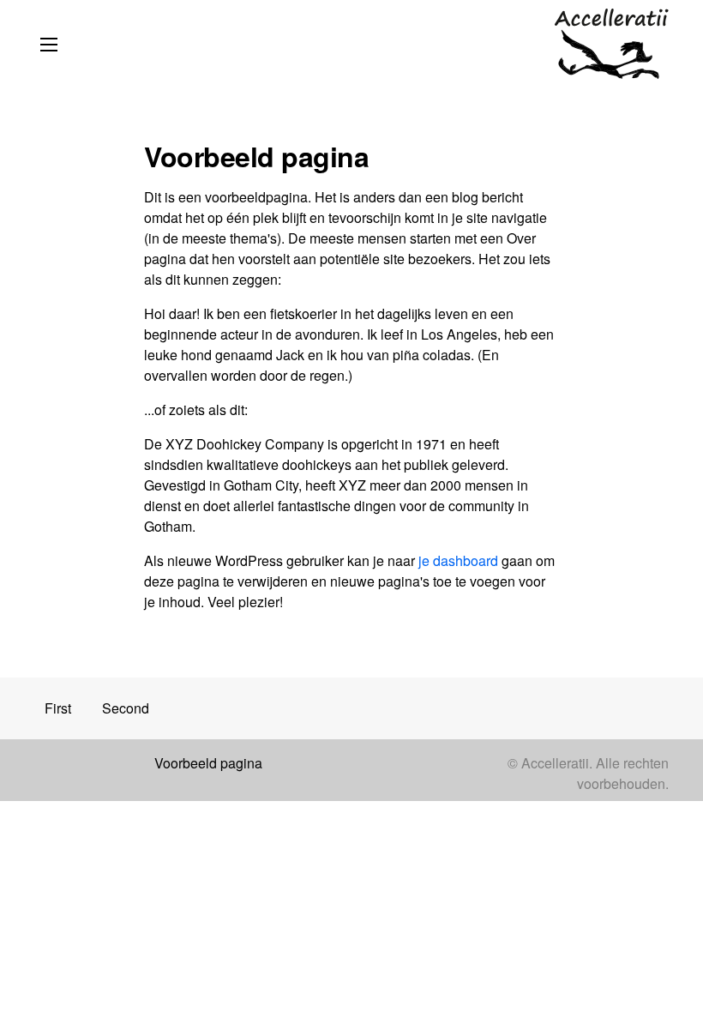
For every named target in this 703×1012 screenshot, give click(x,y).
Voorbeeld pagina (208, 763)
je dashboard (458, 560)
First (58, 708)
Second (125, 708)
